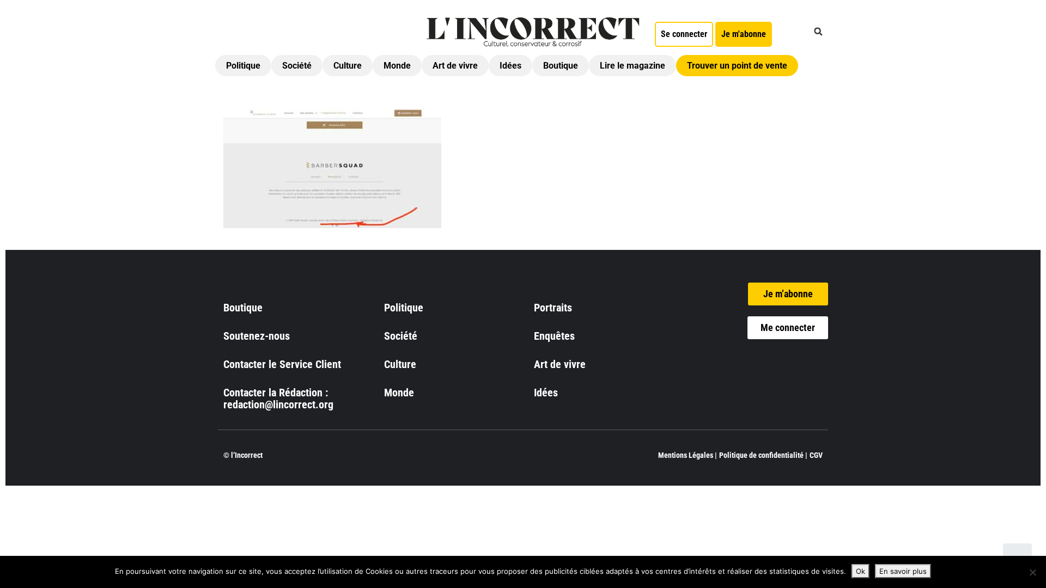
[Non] (1032, 572)
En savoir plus (903, 571)
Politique (243, 65)
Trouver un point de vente (737, 65)
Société (297, 65)
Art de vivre (455, 65)
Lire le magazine (632, 65)
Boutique (560, 65)
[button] (818, 31)
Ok (860, 571)
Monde (397, 65)
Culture (347, 65)
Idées (510, 65)
